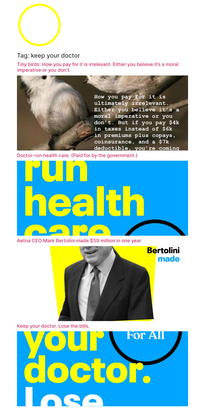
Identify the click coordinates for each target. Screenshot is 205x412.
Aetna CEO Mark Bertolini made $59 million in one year (79, 241)
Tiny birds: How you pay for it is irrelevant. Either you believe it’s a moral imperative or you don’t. (97, 67)
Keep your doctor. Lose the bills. (53, 326)
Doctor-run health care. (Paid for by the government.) (77, 155)
